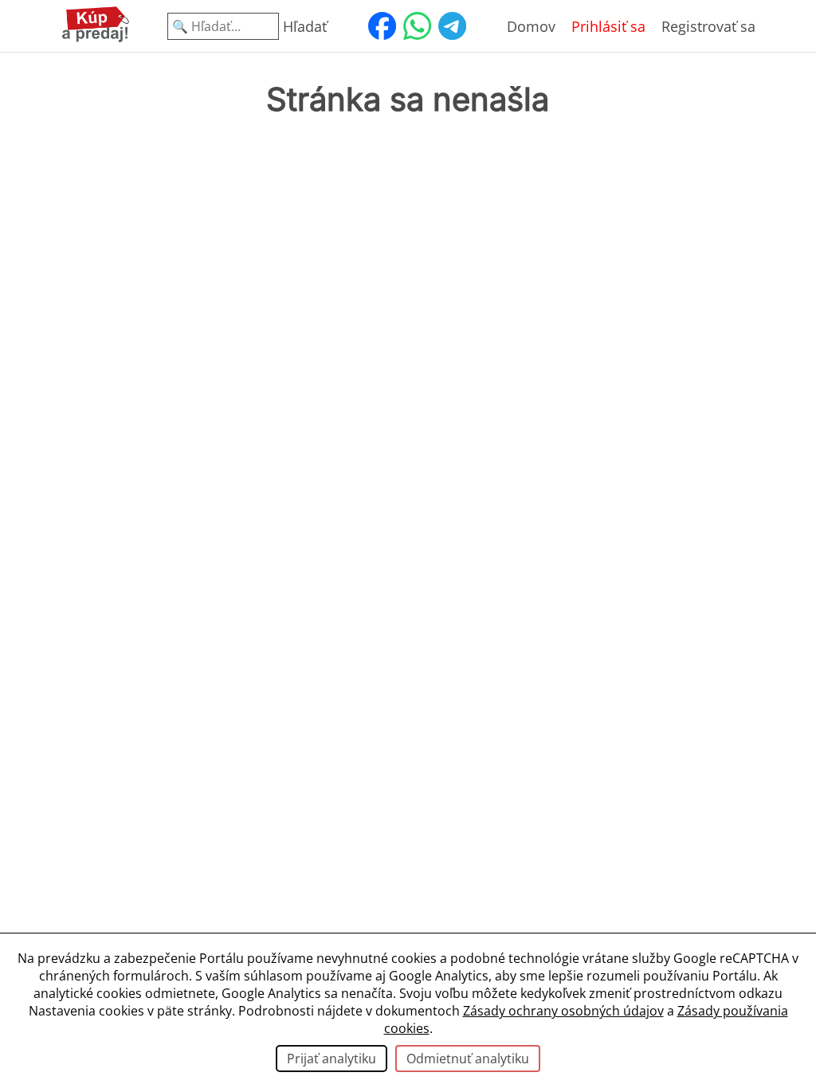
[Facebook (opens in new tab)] (381, 26)
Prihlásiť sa (608, 26)
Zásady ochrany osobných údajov (563, 1011)
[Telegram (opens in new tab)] (451, 26)
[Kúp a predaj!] (96, 39)
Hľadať (305, 26)
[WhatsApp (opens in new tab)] (416, 26)
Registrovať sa (708, 26)
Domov (531, 26)
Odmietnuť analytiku (467, 1058)
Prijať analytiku (331, 1058)
